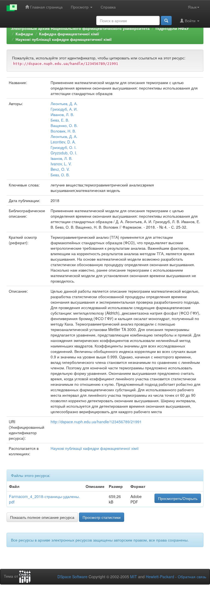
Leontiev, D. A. (63, 142)
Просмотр (80, 7)
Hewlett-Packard (160, 576)
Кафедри (24, 33)
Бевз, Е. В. (60, 120)
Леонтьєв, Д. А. (64, 136)
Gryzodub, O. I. (64, 153)
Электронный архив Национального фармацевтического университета (80, 28)
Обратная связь (192, 576)
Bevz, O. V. (60, 169)
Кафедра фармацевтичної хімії (69, 33)
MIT (133, 576)
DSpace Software (72, 576)
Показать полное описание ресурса (42, 517)
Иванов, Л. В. (62, 114)
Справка (108, 7)
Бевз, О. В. (60, 174)
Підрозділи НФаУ (172, 28)
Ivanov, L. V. (61, 163)
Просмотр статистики (102, 517)
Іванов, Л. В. (61, 158)
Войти (190, 20)
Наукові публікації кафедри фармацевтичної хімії (64, 39)
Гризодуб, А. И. (64, 109)
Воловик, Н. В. (63, 131)
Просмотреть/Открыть (177, 498)
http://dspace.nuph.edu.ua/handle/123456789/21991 (96, 421)
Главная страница (46, 7)
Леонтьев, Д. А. (64, 103)
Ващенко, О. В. (64, 125)
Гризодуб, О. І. (64, 147)
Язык (192, 7)
